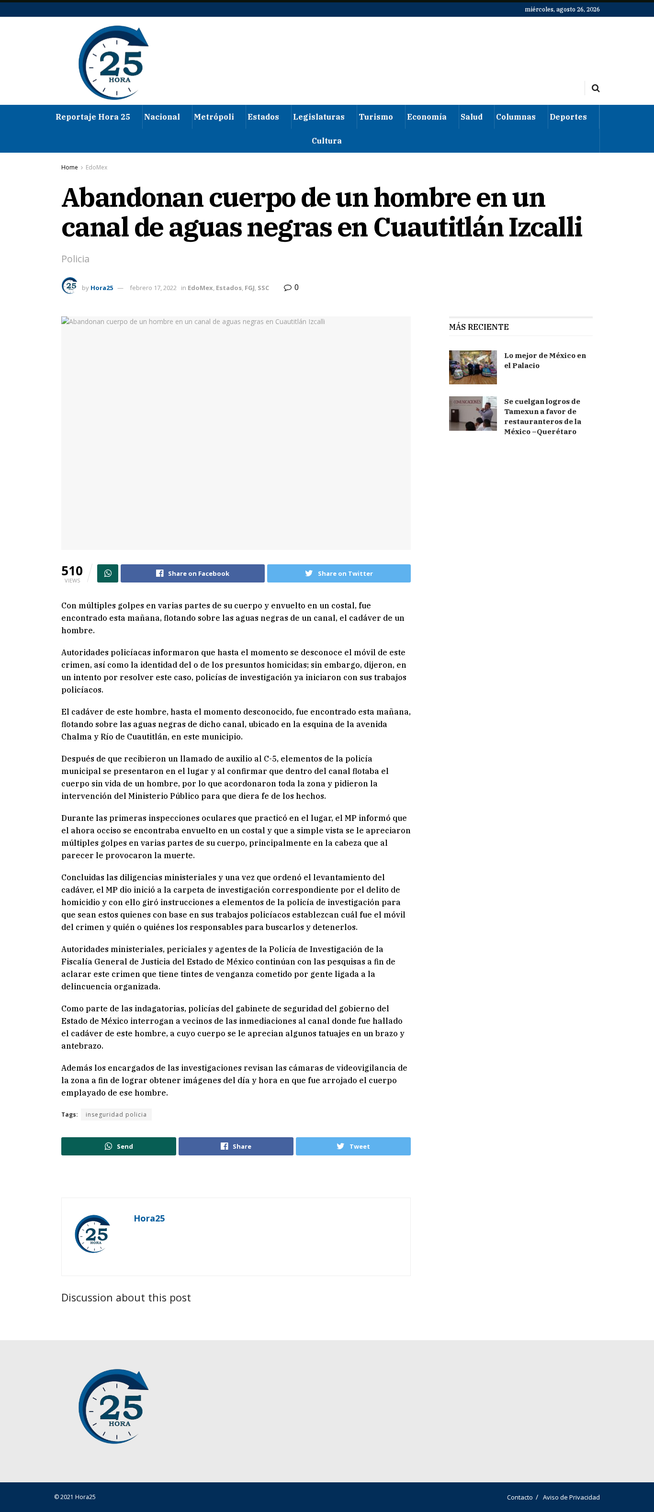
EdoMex (96, 167)
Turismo (376, 117)
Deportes (568, 117)
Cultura (327, 141)
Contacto (520, 1497)
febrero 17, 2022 (153, 287)
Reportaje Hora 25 (93, 117)
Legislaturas (319, 117)
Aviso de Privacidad (571, 1497)
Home (69, 167)
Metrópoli (214, 117)
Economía (427, 117)
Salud (472, 117)
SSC (263, 287)
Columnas (516, 117)
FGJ (250, 287)
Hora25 (101, 287)
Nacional (162, 117)
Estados (263, 117)
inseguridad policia (116, 1114)
